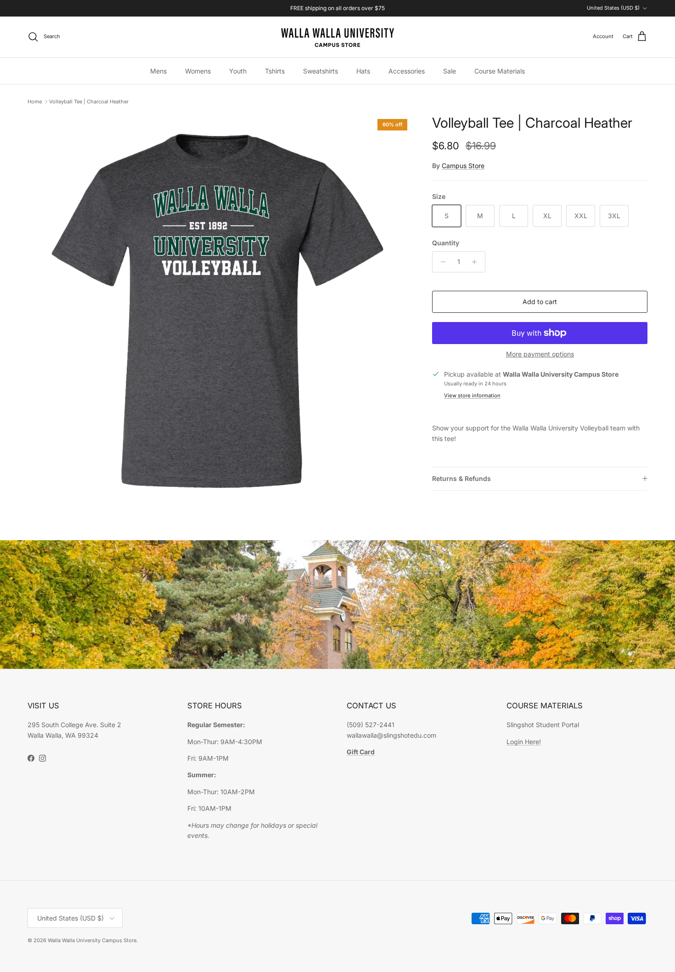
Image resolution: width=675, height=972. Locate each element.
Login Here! (523, 742)
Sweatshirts (320, 71)
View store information (472, 395)
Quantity (445, 243)
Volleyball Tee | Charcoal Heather (89, 101)
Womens (198, 71)
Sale (449, 71)
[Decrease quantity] (441, 262)
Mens (158, 71)
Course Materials (499, 71)
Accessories (406, 71)
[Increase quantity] (477, 262)
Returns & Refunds (461, 478)
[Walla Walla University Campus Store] (337, 37)
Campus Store (463, 166)
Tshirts (275, 71)
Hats (363, 71)
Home (35, 101)
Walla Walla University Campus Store (92, 940)
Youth (238, 71)
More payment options (540, 354)
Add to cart (540, 301)
